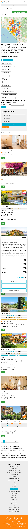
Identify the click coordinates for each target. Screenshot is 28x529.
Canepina (10, 450)
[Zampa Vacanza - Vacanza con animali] (7, 1)
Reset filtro (5, 127)
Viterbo (9, 457)
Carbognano (15, 448)
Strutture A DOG (6, 63)
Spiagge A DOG (6, 79)
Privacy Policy (14, 503)
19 (2, 63)
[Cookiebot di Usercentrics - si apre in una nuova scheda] (21, 237)
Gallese (17, 457)
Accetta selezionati (14, 286)
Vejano (2, 452)
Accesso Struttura (14, 483)
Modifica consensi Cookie (14, 507)
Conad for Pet (14, 499)
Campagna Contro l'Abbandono (14, 472)
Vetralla (19, 453)
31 (2, 82)
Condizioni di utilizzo (14, 509)
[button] (14, 27)
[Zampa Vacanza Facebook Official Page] (6, 519)
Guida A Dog (14, 493)
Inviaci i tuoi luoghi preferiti (19, 12)
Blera (18, 455)
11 (2, 91)
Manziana (6, 459)
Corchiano (6, 452)
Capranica (7, 448)
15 (2, 94)
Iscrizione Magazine (14, 478)
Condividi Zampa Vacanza (14, 470)
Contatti (14, 484)
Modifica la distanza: (6, 104)
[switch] (24, 263)
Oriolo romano (4, 457)
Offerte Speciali (6, 72)
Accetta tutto (14, 281)
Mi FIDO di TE (14, 476)
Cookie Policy (14, 505)
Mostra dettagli (20, 277)
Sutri (11, 448)
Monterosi (19, 452)
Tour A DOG (5, 88)
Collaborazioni (14, 497)
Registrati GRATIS (14, 468)
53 (2, 60)
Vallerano (14, 450)
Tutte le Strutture (7, 60)
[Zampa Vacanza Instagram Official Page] (14, 519)
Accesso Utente (14, 466)
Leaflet (18, 42)
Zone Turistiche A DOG (8, 91)
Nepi (23, 450)
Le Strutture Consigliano (8, 97)
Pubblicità (14, 486)
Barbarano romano (12, 452)
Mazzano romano (22, 457)
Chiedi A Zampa (14, 474)
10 (2, 78)
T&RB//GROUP (21, 526)
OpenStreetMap (22, 42)
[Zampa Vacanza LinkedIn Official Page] (17, 519)
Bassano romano (4, 450)
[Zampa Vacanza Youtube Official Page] (10, 519)
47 (2, 97)
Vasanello (13, 457)
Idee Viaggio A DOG (7, 82)
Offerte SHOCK (6, 69)
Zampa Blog (14, 495)
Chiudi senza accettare (14, 290)
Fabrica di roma (21, 448)
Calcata (2, 459)
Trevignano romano (12, 455)
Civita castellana (23, 455)
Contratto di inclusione (14, 511)
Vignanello (19, 450)
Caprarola (3, 448)
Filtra (14, 124)
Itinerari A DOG (6, 85)
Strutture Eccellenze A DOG (9, 66)
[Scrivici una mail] (21, 519)
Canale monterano (12, 459)
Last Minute (5, 75)
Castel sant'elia (4, 453)
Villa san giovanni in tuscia (12, 453)
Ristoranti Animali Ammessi (9, 94)
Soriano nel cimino (4, 455)
